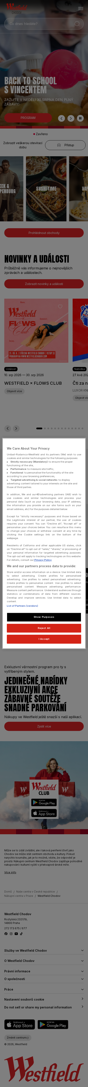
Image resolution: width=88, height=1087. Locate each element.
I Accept (44, 639)
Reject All (44, 628)
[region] (44, 543)
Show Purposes (44, 616)
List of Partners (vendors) (22, 605)
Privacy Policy (43, 560)
